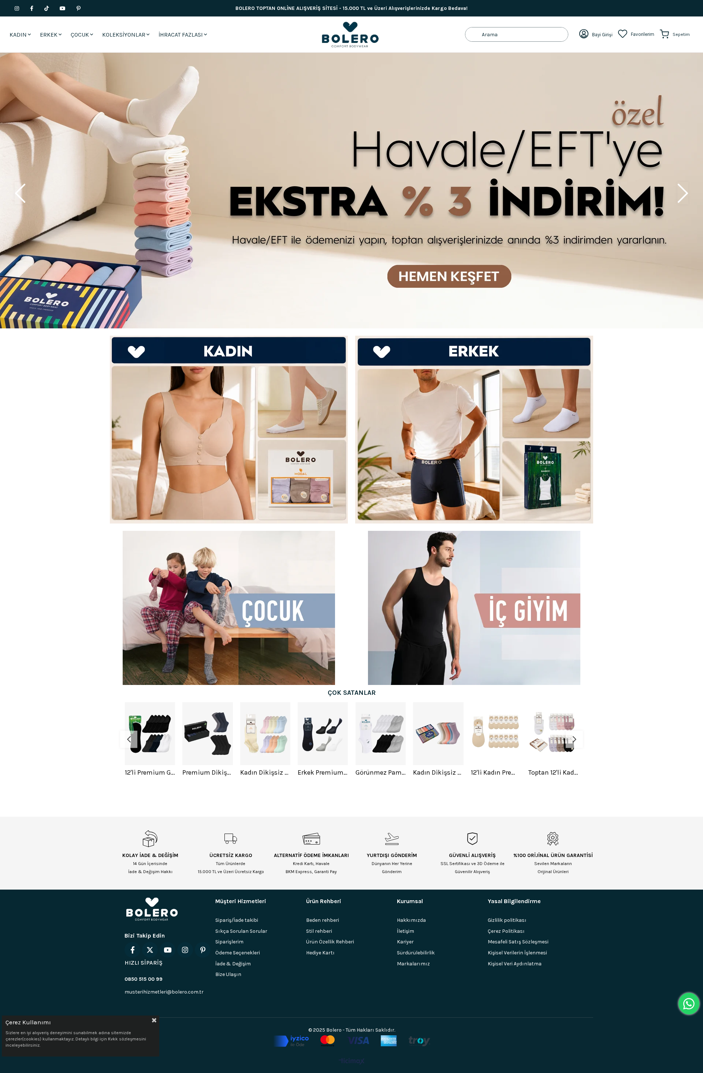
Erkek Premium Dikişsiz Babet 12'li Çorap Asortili (265, 772)
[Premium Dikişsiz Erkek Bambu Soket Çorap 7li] (149, 733)
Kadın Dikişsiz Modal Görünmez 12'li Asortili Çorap (207, 772)
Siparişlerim (229, 942)
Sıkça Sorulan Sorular (241, 931)
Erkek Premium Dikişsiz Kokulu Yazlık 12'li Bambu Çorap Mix (553, 772)
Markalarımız (413, 964)
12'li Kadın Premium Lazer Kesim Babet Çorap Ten (438, 772)
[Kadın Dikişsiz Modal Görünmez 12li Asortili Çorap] (207, 733)
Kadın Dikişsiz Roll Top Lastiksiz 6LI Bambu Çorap (380, 772)
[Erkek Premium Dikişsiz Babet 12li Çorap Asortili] (265, 733)
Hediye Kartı (320, 953)
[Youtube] (167, 950)
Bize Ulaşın (228, 974)
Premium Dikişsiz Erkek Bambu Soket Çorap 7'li (149, 772)
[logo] (151, 909)
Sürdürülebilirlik (416, 953)
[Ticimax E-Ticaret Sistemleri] (352, 1062)
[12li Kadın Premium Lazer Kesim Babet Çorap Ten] (438, 733)
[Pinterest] (203, 950)
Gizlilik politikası (507, 920)
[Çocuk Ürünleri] (229, 608)
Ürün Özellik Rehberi (330, 942)
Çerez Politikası (506, 931)
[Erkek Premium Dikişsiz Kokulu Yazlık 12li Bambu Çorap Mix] (553, 733)
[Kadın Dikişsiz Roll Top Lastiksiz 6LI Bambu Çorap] (380, 733)
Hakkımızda (411, 920)
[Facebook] (132, 950)
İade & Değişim (233, 964)
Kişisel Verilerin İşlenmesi (517, 953)
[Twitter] (150, 950)
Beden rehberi (322, 920)
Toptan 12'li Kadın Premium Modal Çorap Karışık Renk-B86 (495, 772)
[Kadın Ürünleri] (229, 430)
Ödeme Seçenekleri (237, 953)
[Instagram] (185, 950)
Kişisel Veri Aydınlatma (515, 964)
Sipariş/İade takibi (236, 920)
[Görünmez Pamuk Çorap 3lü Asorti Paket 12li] (323, 733)
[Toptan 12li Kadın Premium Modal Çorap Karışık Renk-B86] (495, 733)
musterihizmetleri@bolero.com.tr (164, 992)
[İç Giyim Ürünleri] (474, 608)
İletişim (405, 931)
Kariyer (405, 942)
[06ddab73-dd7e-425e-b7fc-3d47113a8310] (351, 1041)
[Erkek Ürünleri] (474, 430)
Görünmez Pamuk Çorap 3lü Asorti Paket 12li (323, 772)
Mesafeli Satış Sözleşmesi (518, 942)
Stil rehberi (319, 931)
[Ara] (473, 34)
